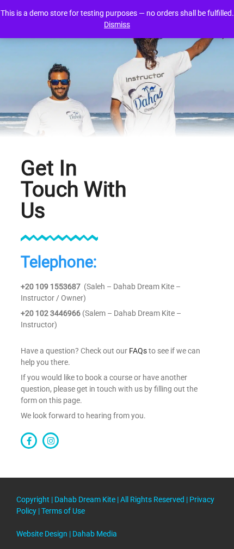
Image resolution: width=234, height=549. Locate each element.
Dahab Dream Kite (85, 499)
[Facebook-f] (29, 440)
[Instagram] (50, 440)
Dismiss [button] (117, 24)
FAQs (138, 350)
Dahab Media (94, 533)
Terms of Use (63, 511)
